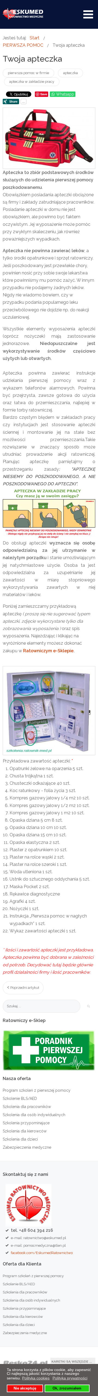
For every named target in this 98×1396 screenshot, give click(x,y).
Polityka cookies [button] (36, 1378)
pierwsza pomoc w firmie (28, 73)
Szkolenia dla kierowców (25, 1131)
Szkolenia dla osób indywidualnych (34, 1115)
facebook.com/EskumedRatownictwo (42, 1253)
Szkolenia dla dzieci (20, 1139)
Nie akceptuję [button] (25, 1388)
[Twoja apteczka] (49, 710)
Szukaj (88, 1006)
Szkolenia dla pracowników (27, 1106)
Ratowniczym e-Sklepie (48, 650)
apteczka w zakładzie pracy (31, 82)
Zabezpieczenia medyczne (27, 1147)
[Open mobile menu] (88, 14)
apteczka (70, 73)
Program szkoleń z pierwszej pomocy (37, 1090)
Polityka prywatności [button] (70, 1378)
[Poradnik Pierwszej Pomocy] (49, 1049)
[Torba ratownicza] (49, 138)
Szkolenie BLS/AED (20, 1098)
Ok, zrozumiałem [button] (67, 1388)
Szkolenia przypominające (26, 1123)
